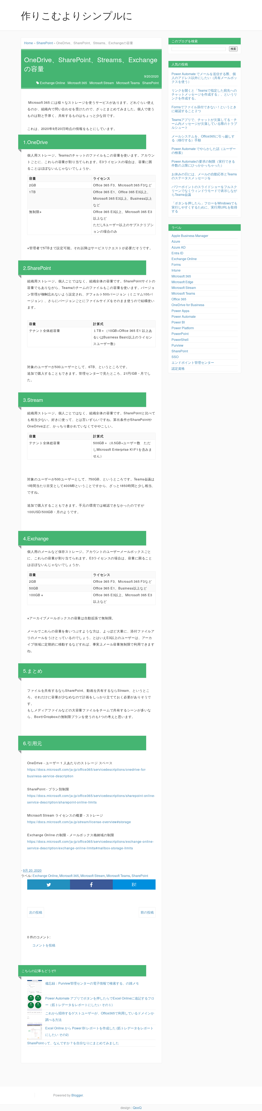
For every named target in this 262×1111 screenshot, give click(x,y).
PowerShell (180, 339)
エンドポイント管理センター (193, 362)
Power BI (178, 322)
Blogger (77, 1095)
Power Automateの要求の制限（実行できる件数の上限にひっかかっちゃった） (203, 163)
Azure (176, 241)
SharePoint (44, 43)
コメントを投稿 (43, 945)
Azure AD (179, 247)
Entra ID (177, 253)
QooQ (137, 1107)
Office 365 (179, 299)
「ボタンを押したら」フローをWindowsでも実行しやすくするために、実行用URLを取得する (204, 207)
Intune (176, 270)
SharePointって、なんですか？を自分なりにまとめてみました (73, 1043)
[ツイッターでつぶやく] (48, 884)
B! (134, 884)
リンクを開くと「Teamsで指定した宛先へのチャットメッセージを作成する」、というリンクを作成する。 (204, 94)
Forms (176, 264)
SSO (175, 356)
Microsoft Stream (101, 82)
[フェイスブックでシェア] (91, 884)
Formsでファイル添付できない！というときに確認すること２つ (204, 109)
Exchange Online (52, 82)
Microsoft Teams (128, 82)
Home (28, 43)
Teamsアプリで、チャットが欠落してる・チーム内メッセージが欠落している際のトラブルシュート (204, 123)
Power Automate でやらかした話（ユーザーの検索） (204, 150)
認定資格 (178, 368)
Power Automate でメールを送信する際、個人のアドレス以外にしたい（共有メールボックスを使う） (204, 77)
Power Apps (180, 310)
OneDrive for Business (188, 304)
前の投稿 (147, 912)
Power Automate (184, 316)
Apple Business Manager (190, 235)
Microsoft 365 (77, 82)
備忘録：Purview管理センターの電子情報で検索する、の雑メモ (92, 983)
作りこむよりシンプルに (77, 15)
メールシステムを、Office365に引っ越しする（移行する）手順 (203, 138)
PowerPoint (180, 333)
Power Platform (183, 328)
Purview (177, 345)
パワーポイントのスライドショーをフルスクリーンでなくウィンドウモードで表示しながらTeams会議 (204, 190)
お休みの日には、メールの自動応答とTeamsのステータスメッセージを (204, 176)
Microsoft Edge (182, 281)
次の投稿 (35, 912)
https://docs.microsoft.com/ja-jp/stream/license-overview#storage (79, 821)
